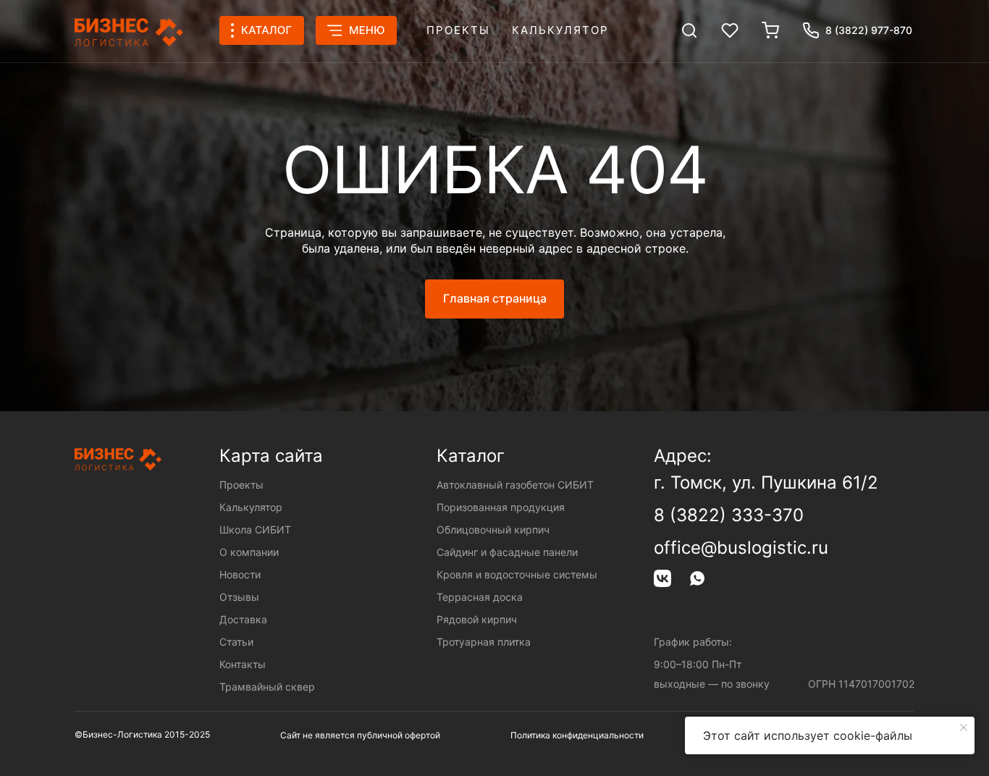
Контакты (242, 664)
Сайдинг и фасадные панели (507, 552)
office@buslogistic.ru (741, 547)
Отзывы (239, 597)
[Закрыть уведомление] (963, 727)
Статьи (236, 642)
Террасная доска (480, 597)
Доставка (243, 619)
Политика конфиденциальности (577, 735)
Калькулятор (560, 30)
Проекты (458, 30)
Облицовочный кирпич (493, 529)
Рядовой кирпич (477, 619)
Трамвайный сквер (267, 686)
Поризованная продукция (501, 507)
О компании (249, 552)
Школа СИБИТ (255, 529)
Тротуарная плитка (484, 642)
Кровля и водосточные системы (517, 574)
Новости (240, 574)
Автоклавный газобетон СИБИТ (515, 484)
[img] (689, 30)
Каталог (471, 455)
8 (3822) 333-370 (729, 515)
